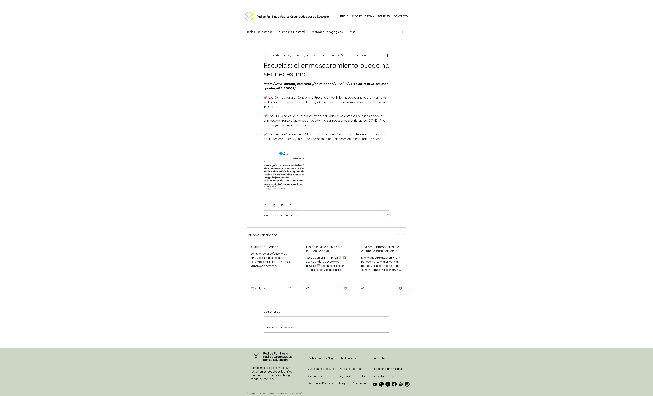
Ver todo (401, 234)
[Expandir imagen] (284, 170)
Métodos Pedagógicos (327, 32)
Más (352, 32)
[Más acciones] (387, 55)
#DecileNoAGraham (265, 247)
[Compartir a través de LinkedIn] (281, 205)
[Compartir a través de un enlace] (290, 205)
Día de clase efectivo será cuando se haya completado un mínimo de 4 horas (326, 249)
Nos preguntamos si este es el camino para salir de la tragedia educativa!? (380, 249)
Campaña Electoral (292, 32)
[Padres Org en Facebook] (394, 384)
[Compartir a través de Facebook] (265, 205)
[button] (363, 16)
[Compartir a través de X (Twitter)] (273, 205)
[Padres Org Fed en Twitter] (381, 384)
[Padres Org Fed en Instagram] (407, 384)
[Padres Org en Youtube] (374, 384)
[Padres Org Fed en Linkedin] (387, 384)
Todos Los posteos (259, 32)
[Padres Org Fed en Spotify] (400, 384)
